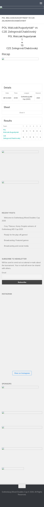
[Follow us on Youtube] (24, 500)
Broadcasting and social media (16, 246)
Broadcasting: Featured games (16, 240)
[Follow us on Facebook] (15, 500)
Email (4, 273)
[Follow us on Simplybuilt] (28, 500)
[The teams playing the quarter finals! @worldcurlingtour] (23, 332)
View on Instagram (22, 373)
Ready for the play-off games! (16, 235)
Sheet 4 (22, 113)
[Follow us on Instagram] (20, 500)
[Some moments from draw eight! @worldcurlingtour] (9, 347)
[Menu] (41, 3)
